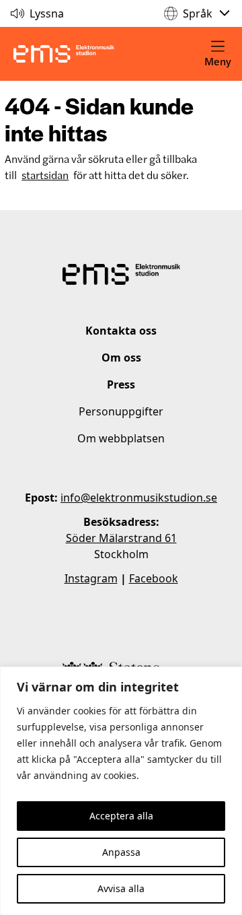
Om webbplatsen (121, 438)
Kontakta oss (121, 330)
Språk (197, 13)
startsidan (45, 174)
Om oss (121, 357)
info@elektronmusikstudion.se (139, 497)
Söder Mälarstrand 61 (121, 538)
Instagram (91, 578)
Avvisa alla (121, 888)
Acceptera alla (121, 815)
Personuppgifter (121, 411)
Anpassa (121, 852)
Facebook (153, 578)
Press (121, 384)
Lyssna (47, 13)
